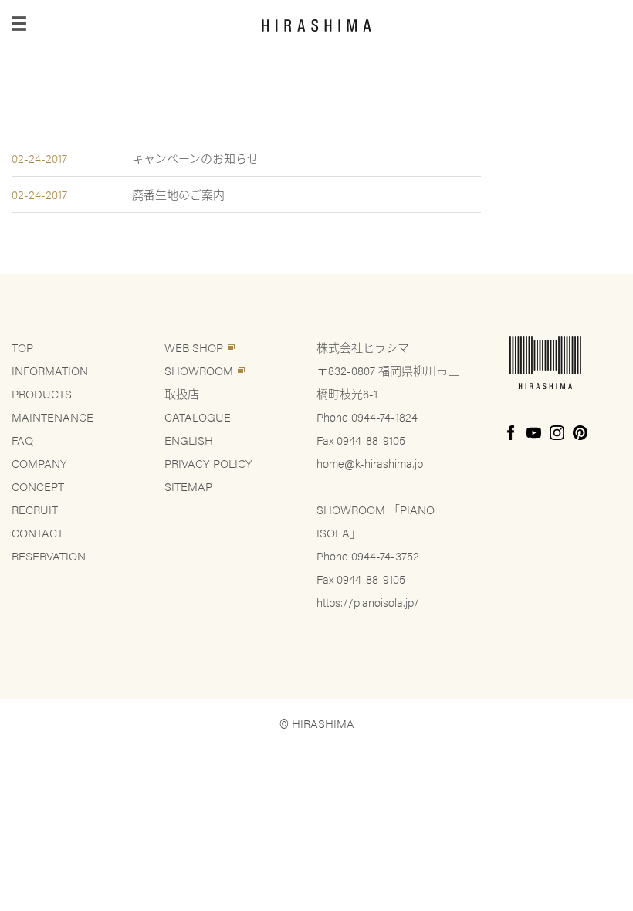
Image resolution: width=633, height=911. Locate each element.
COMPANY (39, 463)
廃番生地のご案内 (178, 194)
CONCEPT (38, 486)
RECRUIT (35, 509)
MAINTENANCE (52, 416)
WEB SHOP (193, 347)
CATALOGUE (197, 416)
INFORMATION (50, 370)
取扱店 (181, 393)
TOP (22, 347)
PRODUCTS (42, 393)
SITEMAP (188, 486)
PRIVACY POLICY (208, 463)
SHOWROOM (198, 370)
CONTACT (37, 532)
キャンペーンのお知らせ (195, 158)
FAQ (22, 440)
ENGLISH (188, 440)
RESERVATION (49, 555)
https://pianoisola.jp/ (367, 602)
